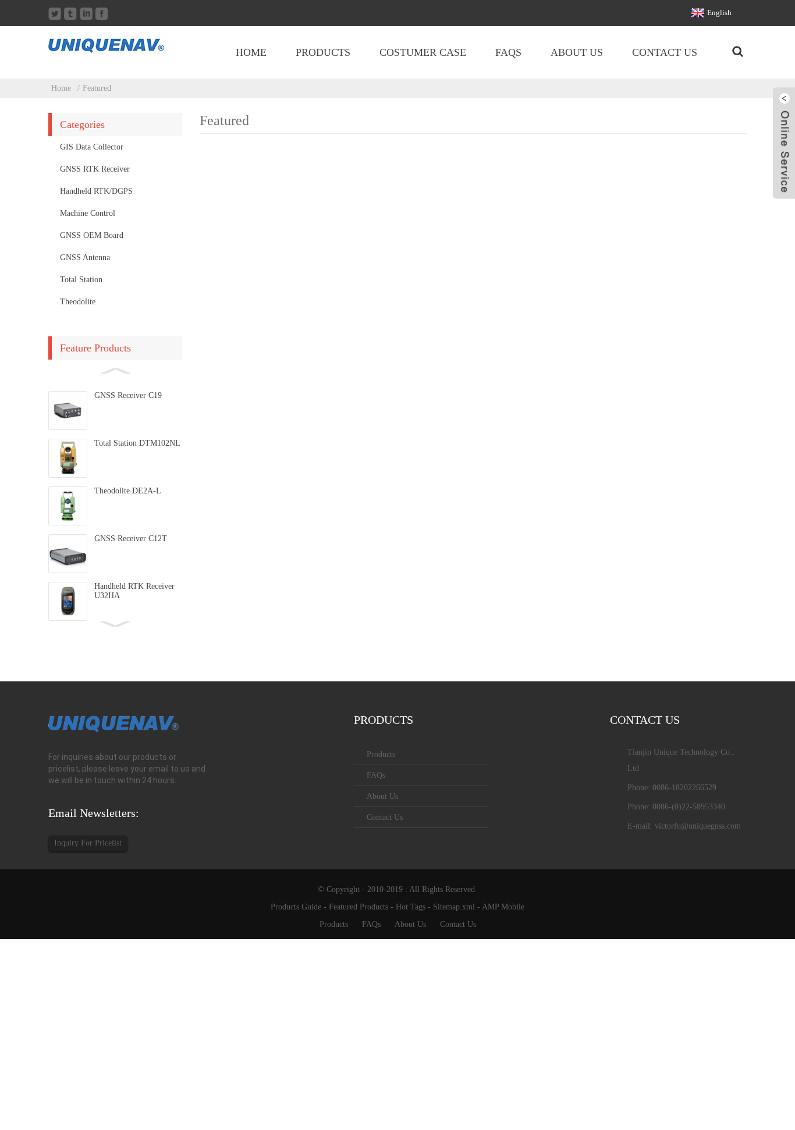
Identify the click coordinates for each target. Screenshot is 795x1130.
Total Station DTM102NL (137, 443)
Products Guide (296, 906)
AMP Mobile (503, 906)
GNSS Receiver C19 (128, 395)
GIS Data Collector (91, 147)
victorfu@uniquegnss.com (698, 826)
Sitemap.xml (454, 906)
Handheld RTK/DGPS (96, 191)
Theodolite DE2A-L (127, 490)
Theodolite (77, 301)
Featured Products (358, 906)
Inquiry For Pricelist (88, 842)
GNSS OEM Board (91, 235)
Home (251, 52)
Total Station (81, 279)
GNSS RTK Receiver (95, 169)
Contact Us (664, 52)
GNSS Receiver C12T (130, 538)
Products (323, 52)
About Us (577, 52)
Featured (97, 88)
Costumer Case (422, 52)
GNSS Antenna (85, 257)
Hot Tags (410, 906)
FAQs (508, 52)
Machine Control (87, 213)
